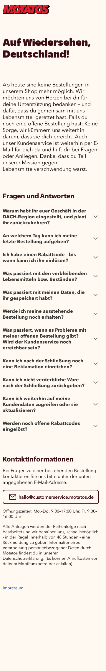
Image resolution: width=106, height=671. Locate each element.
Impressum (13, 587)
